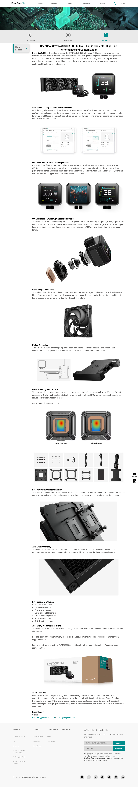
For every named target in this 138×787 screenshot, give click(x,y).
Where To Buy (37, 746)
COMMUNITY (85, 3)
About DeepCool (38, 737)
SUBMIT (118, 743)
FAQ (14, 741)
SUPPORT (54, 3)
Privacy (104, 760)
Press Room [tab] (106, 40)
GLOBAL (123, 4)
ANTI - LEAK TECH (19, 757)
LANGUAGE (118, 748)
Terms (98, 760)
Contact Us (36, 741)
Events (49, 737)
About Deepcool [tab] (30, 40)
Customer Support (19, 737)
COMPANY (69, 3)
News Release (18, 48)
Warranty (16, 746)
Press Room (51, 741)
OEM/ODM (101, 3)
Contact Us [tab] (68, 40)
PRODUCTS (39, 3)
